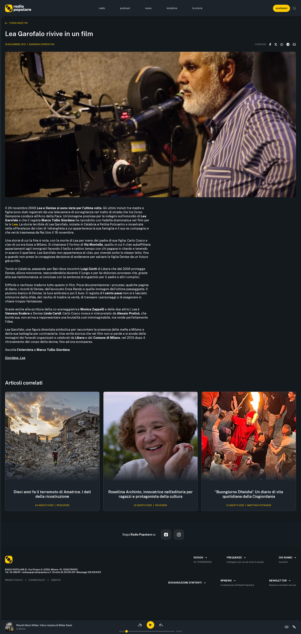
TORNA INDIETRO (18, 23)
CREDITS (56, 580)
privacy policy (14, 580)
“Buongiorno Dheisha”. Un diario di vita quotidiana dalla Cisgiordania (249, 494)
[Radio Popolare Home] (18, 8)
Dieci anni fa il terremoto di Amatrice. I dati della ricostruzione (52, 494)
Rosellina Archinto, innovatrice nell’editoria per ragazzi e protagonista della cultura (150, 494)
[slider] (126, 631)
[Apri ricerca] (294, 8)
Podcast (125, 8)
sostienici (281, 8)
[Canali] (294, 627)
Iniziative (172, 8)
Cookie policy (37, 580)
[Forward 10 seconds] (161, 625)
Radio (102, 8)
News (148, 8)
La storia (197, 8)
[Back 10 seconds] (140, 625)
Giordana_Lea (15, 358)
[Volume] (286, 627)
